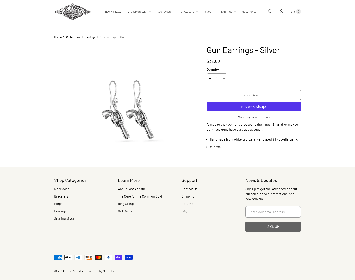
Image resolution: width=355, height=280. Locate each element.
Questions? (249, 11)
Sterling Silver (137, 11)
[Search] (270, 11)
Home (58, 37)
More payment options (254, 117)
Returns (187, 204)
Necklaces (164, 11)
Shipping (188, 196)
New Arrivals (113, 11)
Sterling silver (64, 218)
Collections (73, 37)
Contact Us (189, 189)
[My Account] (281, 11)
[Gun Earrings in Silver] (124, 99)
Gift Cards (125, 211)
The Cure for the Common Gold (140, 196)
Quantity (213, 69)
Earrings (226, 11)
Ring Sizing (126, 204)
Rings (207, 11)
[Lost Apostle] (72, 11)
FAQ (184, 211)
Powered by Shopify (99, 271)
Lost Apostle (75, 271)
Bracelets (187, 11)
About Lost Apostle (132, 189)
